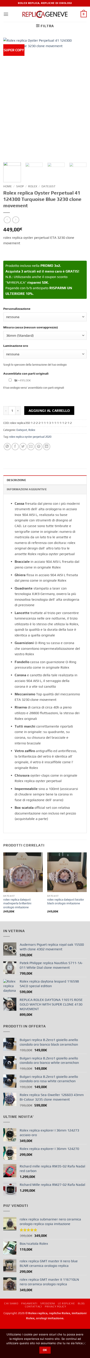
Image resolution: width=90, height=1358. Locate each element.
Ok (45, 1350)
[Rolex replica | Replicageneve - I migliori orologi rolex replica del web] (45, 14)
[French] (11, 1328)
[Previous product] (15, 219)
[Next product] (7, 219)
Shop (20, 186)
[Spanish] (23, 1328)
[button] (6, 14)
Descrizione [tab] (16, 480)
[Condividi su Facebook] (15, 446)
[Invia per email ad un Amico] (31, 446)
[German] (17, 1328)
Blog (81, 1303)
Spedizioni (47, 1303)
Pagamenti (29, 1303)
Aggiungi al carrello (49, 411)
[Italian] (28, 1328)
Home (7, 186)
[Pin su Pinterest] (38, 446)
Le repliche (66, 1303)
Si (22, 380)
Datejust (48, 186)
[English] (6, 1328)
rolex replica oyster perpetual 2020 (30, 436)
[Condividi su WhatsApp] (7, 446)
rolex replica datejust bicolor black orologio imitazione (65, 901)
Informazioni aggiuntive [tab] (27, 489)
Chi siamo (11, 1303)
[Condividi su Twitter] (23, 446)
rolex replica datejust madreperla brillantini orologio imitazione (17, 903)
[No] (84, 1344)
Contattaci (33, 1306)
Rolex (32, 186)
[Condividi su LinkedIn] (46, 446)
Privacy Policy (55, 1306)
